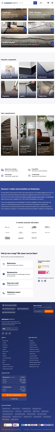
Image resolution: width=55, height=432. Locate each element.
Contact (4, 342)
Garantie (4, 355)
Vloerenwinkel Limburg (8, 368)
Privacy (4, 360)
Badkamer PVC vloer (34, 366)
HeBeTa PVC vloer (27, 411)
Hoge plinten (32, 342)
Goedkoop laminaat (33, 358)
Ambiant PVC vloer (6, 408)
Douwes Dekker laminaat (20, 414)
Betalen (4, 353)
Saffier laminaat (6, 419)
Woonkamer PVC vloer (34, 364)
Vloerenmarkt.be (6, 364)
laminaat (29, 197)
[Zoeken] (35, 2)
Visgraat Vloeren (33, 345)
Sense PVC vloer (45, 411)
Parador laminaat (14, 419)
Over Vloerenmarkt (7, 358)
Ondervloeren (32, 353)
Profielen (31, 340)
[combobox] (26, 2)
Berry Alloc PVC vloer (42, 414)
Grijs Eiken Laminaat (33, 360)
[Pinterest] (9, 333)
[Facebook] (3, 333)
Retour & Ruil (5, 351)
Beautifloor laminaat (6, 416)
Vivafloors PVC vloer (37, 408)
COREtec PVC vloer (27, 416)
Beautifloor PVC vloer (17, 416)
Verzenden (5, 347)
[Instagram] (6, 333)
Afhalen (4, 349)
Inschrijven (48, 311)
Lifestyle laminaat (47, 416)
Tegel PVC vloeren (33, 347)
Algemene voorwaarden (8, 366)
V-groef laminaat (33, 355)
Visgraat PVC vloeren (34, 349)
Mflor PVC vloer (36, 411)
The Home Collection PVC (8, 414)
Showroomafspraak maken (15, 395)
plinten (43, 197)
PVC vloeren (23, 197)
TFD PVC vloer (18, 411)
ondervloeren (50, 197)
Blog (4, 362)
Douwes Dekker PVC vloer (8, 411)
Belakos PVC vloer (16, 408)
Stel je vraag (15, 398)
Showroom (5, 345)
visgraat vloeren (36, 197)
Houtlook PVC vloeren (34, 351)
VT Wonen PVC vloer (26, 408)
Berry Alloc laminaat (31, 414)
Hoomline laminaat (37, 416)
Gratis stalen (5, 340)
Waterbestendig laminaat (35, 362)
